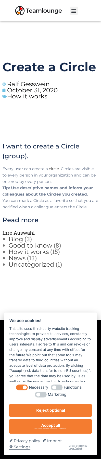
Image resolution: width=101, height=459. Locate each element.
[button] (74, 11)
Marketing (57, 394)
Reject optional (50, 410)
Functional (73, 387)
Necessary (38, 387)
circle (54, 169)
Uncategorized (31, 264)
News (17, 258)
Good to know (30, 245)
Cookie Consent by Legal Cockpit (78, 447)
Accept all (50, 426)
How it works (27, 96)
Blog (16, 239)
